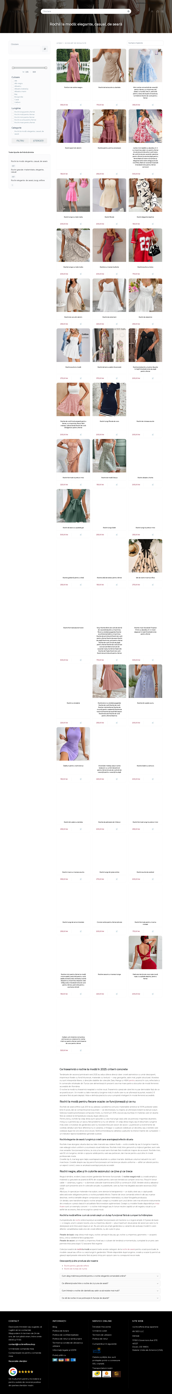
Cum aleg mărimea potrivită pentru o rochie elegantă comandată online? (94, 1276)
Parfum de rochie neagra (73, 87)
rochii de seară (128, 1249)
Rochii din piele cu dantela (73, 822)
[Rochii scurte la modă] (73, 345)
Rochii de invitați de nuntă (75, 1269)
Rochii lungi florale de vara (109, 421)
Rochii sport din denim (73, 148)
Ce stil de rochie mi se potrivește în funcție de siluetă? (85, 1298)
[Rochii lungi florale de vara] (109, 399)
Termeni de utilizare (102, 1335)
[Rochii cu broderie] (73, 681)
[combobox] (84, 11)
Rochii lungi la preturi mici (145, 528)
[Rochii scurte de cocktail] (145, 850)
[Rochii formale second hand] (73, 606)
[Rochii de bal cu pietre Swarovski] (109, 345)
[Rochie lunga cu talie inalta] (73, 245)
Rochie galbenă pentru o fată (73, 578)
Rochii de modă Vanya (109, 477)
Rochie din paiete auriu (145, 703)
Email (161, 3)
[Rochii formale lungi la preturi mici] (145, 800)
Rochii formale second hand (73, 628)
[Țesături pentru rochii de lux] (73, 744)
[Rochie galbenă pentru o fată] (73, 556)
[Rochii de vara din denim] (73, 295)
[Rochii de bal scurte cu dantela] (109, 65)
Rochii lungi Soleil (109, 528)
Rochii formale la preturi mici (73, 477)
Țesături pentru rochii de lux (73, 766)
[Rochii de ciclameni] (109, 295)
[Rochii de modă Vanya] (109, 455)
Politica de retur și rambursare (67, 1339)
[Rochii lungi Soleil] (109, 505)
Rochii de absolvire (145, 317)
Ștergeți (38, 141)
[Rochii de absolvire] (145, 295)
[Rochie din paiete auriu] (145, 681)
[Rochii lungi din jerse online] (109, 850)
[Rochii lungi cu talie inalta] (73, 195)
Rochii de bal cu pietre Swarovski (109, 367)
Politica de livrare (61, 1331)
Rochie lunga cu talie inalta (73, 267)
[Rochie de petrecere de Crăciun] (109, 800)
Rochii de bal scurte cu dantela (109, 87)
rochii (77, 1220)
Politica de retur (100, 1339)
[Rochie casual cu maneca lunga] (109, 952)
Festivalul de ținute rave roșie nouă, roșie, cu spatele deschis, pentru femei (145, 976)
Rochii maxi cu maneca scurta (73, 872)
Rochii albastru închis (145, 477)
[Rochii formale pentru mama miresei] (145, 900)
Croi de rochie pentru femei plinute (109, 922)
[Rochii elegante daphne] (145, 195)
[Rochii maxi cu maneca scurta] (73, 850)
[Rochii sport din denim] (73, 126)
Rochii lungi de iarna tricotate (73, 922)
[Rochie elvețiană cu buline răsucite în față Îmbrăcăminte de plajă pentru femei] (145, 345)
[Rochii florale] (109, 195)
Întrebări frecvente (101, 1327)
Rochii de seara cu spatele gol (73, 528)
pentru (132, 1080)
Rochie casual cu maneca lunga (109, 974)
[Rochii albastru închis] (145, 455)
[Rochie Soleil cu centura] (145, 744)
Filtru (20, 141)
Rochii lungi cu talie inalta (73, 217)
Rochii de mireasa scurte (145, 421)
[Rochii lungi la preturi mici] (145, 505)
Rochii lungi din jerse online (109, 872)
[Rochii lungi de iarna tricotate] (73, 900)
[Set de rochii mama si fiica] (145, 556)
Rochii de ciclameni (109, 317)
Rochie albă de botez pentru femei (109, 578)
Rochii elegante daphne (145, 217)
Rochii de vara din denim (73, 317)
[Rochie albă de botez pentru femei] (109, 556)
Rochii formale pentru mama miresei (145, 923)
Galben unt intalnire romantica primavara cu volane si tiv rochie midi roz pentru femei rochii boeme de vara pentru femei (73, 1040)
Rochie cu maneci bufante (109, 267)
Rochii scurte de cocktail (145, 872)
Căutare (15, 44)
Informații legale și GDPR (64, 1350)
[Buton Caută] (128, 11)
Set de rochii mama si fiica (145, 578)
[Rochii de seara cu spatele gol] (73, 505)
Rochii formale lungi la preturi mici (145, 822)
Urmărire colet (99, 1331)
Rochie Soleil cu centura (145, 766)
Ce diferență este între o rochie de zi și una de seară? (85, 1283)
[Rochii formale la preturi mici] (73, 455)
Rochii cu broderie (73, 703)
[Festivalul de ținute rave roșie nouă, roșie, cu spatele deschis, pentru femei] (145, 952)
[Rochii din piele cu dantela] (73, 800)
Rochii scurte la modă (73, 367)
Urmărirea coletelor (146, 3)
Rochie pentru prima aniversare (109, 148)
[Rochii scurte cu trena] (145, 245)
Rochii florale (109, 217)
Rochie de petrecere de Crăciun (109, 822)
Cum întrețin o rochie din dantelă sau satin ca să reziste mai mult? (91, 1291)
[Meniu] (162, 11)
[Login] (152, 11)
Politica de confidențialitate (66, 1335)
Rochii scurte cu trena (145, 267)
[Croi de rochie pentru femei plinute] (109, 900)
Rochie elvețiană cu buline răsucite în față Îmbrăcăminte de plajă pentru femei (145, 369)
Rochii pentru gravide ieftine (76, 1266)
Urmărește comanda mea (21, 1349)
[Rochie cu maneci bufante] (109, 245)
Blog (55, 1327)
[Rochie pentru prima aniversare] (109, 126)
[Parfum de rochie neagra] (73, 65)
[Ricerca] (45, 49)
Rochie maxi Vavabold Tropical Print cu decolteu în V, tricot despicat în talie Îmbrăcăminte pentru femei (145, 631)
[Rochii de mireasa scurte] (145, 399)
